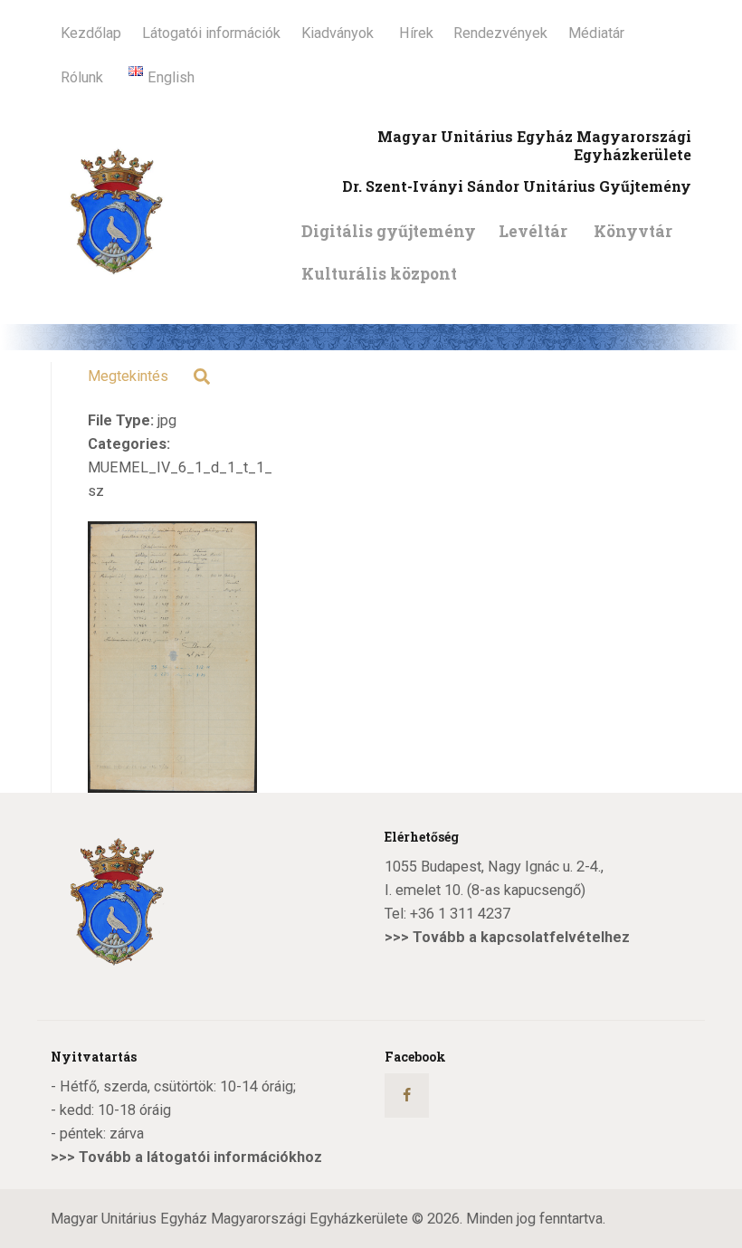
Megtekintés (128, 376)
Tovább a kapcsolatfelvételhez (521, 937)
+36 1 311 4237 (460, 913)
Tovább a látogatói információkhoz (200, 1157)
